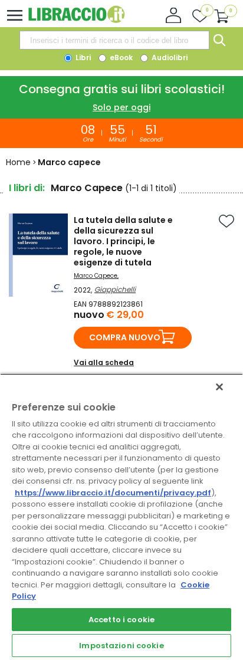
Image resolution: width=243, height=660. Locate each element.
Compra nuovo (124, 337)
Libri (82, 57)
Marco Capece (95, 275)
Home (18, 162)
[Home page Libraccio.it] (76, 20)
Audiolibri (169, 57)
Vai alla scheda (104, 362)
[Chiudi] (219, 386)
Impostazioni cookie (121, 645)
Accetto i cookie (121, 619)
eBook (120, 57)
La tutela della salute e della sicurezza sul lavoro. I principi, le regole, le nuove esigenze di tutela (123, 241)
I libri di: (27, 188)
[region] (121, 516)
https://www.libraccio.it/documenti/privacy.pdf (113, 492)
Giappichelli (115, 289)
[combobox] (114, 40)
